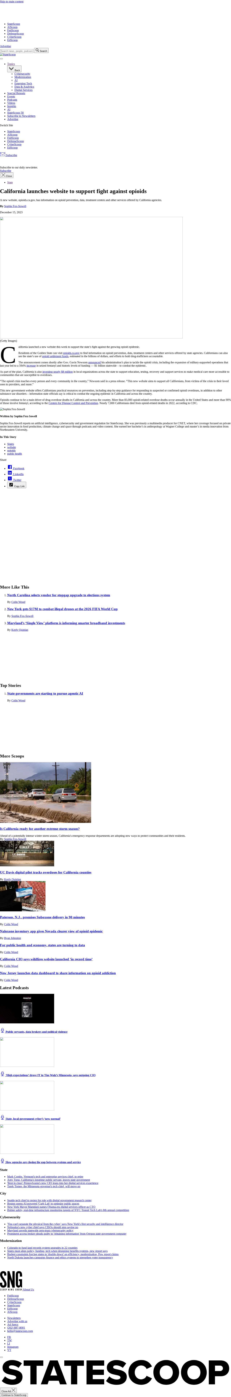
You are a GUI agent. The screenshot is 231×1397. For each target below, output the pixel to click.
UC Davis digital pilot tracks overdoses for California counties (45, 872)
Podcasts (12, 99)
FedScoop (13, 30)
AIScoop (12, 27)
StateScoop (13, 23)
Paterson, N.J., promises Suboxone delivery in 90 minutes (42, 917)
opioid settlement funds (55, 356)
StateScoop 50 (15, 112)
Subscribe (11, 155)
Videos (11, 102)
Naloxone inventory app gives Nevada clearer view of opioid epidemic (51, 931)
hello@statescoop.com (20, 1331)
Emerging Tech (23, 83)
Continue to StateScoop (13, 1395)
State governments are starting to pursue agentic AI (45, 693)
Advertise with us (17, 1321)
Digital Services (23, 90)
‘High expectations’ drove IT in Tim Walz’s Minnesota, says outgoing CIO (50, 1075)
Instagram (12, 1346)
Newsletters (14, 1318)
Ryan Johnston (12, 938)
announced (94, 362)
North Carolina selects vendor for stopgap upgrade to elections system (58, 595)
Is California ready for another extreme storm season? (40, 829)
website (11, 447)
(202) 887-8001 (16, 1327)
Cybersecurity (22, 73)
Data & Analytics (24, 86)
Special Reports (16, 93)
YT (9, 1350)
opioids (11, 450)
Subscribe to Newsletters (21, 115)
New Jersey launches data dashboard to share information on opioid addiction (58, 973)
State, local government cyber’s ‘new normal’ (33, 1118)
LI (8, 1343)
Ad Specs (12, 1324)
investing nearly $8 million (57, 371)
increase (31, 365)
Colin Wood (18, 601)
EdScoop (12, 40)
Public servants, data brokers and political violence (36, 1031)
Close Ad (6, 1391)
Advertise (5, 46)
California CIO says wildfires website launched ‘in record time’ (46, 959)
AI (16, 80)
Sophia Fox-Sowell (15, 206)
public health (14, 453)
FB (9, 1337)
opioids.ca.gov (71, 353)
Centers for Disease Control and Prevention (73, 403)
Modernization (22, 77)
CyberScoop (14, 36)
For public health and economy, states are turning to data (42, 945)
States (10, 443)
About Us (28, 1289)
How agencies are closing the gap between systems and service (43, 1162)
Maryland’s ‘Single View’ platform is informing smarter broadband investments (66, 623)
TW (9, 1340)
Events (11, 96)
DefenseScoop (15, 33)
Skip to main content (11, 1)
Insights (11, 106)
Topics (11, 63)
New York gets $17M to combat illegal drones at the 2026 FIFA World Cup (62, 609)
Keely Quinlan (19, 629)
